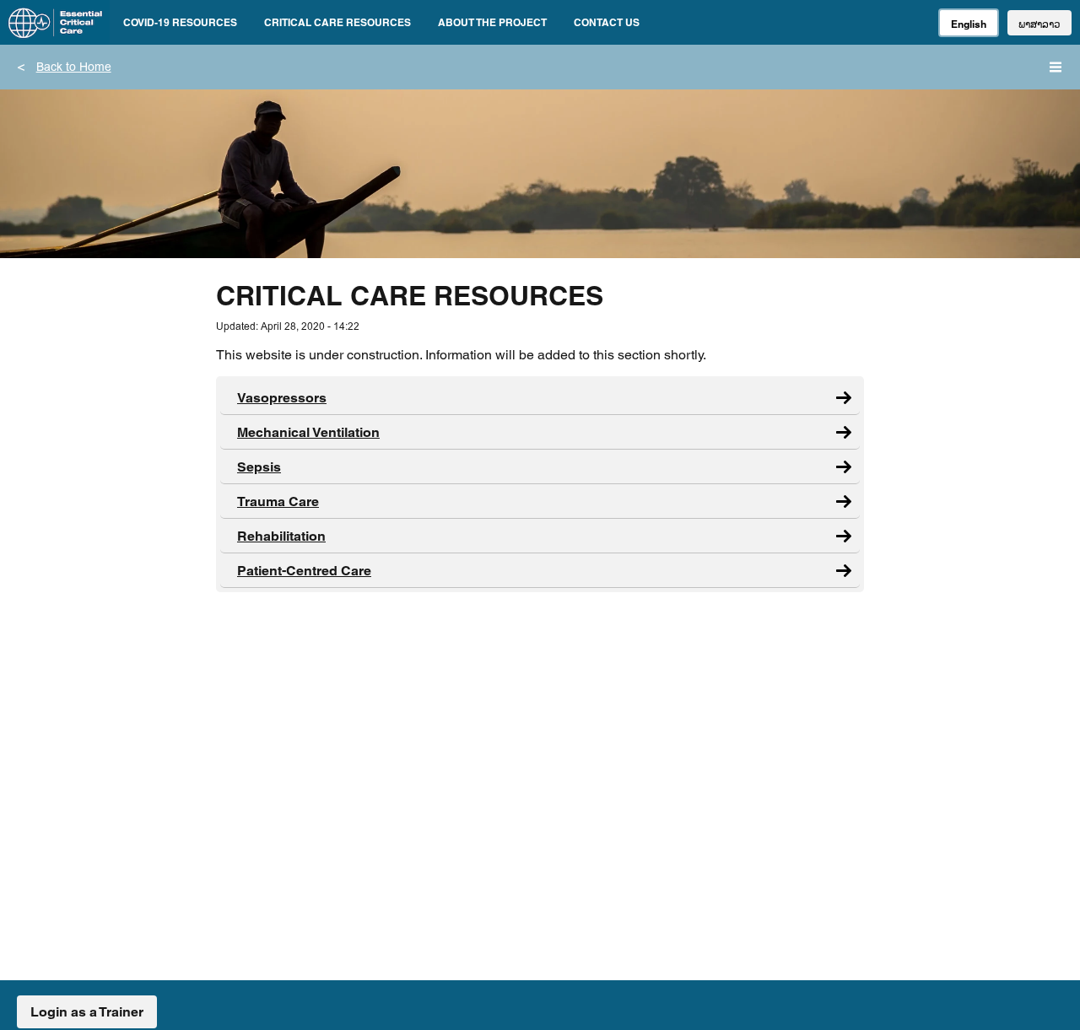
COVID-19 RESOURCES (180, 22)
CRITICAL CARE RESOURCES (337, 22)
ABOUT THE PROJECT (492, 22)
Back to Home (73, 68)
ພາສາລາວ (1039, 24)
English (968, 24)
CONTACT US (607, 22)
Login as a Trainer (86, 1012)
